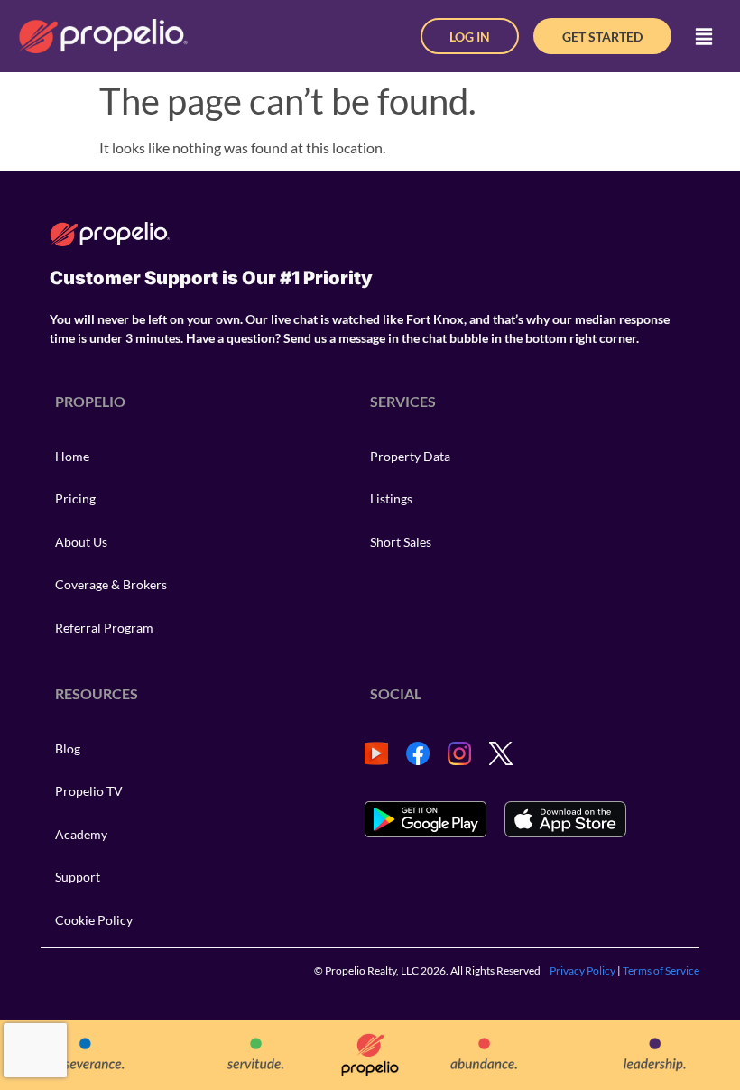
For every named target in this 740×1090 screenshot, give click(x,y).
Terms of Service (661, 970)
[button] (704, 36)
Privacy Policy (582, 970)
